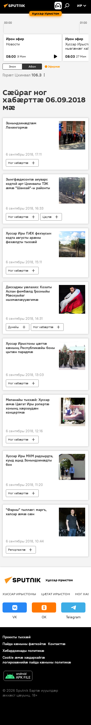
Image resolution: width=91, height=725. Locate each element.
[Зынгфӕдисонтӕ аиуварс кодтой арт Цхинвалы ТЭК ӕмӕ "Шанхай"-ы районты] (72, 190)
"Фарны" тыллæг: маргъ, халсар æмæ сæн (26, 512)
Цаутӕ (47, 217)
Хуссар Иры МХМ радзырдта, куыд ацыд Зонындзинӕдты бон (29, 460)
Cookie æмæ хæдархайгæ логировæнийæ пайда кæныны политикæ (37, 659)
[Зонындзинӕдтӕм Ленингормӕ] (72, 135)
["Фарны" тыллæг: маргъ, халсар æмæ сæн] (72, 522)
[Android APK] (18, 676)
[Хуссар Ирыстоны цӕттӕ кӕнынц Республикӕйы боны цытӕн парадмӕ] (72, 355)
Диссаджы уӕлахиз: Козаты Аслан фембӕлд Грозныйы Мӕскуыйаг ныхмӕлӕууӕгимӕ (29, 293)
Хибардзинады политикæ (23, 650)
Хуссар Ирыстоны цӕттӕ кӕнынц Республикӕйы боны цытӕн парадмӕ (30, 347)
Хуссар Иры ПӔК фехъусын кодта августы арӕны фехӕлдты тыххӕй (28, 237)
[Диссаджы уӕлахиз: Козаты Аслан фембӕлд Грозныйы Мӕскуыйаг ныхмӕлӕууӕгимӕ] (72, 299)
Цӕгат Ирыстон (55, 594)
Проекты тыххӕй (17, 637)
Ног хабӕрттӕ (18, 163)
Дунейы (13, 327)
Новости (13, 44)
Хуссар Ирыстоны (19, 594)
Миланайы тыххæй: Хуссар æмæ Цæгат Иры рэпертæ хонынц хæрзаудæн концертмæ (28, 406)
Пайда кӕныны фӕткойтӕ (24, 644)
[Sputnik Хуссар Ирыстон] (15, 7)
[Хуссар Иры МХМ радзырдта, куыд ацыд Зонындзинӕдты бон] (72, 467)
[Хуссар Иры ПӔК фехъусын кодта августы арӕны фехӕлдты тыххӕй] (72, 244)
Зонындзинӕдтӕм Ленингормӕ (21, 125)
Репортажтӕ (17, 550)
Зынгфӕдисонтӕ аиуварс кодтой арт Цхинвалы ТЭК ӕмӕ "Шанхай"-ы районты (28, 183)
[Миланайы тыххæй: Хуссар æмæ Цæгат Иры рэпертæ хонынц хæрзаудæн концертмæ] (72, 412)
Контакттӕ (56, 644)
